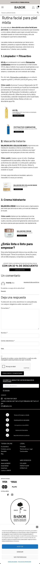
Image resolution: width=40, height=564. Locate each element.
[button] (37, 527)
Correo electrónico (8, 340)
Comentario (5, 308)
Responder (3, 291)
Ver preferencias (20, 557)
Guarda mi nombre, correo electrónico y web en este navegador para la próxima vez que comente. (19, 359)
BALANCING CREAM (8, 206)
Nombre (4, 332)
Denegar (20, 552)
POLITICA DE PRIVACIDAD (24, 561)
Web (2, 348)
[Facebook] (7, 494)
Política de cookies (12, 561)
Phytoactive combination (18, 77)
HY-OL (3, 62)
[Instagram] (12, 494)
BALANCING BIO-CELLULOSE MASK (14, 145)
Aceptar (20, 546)
